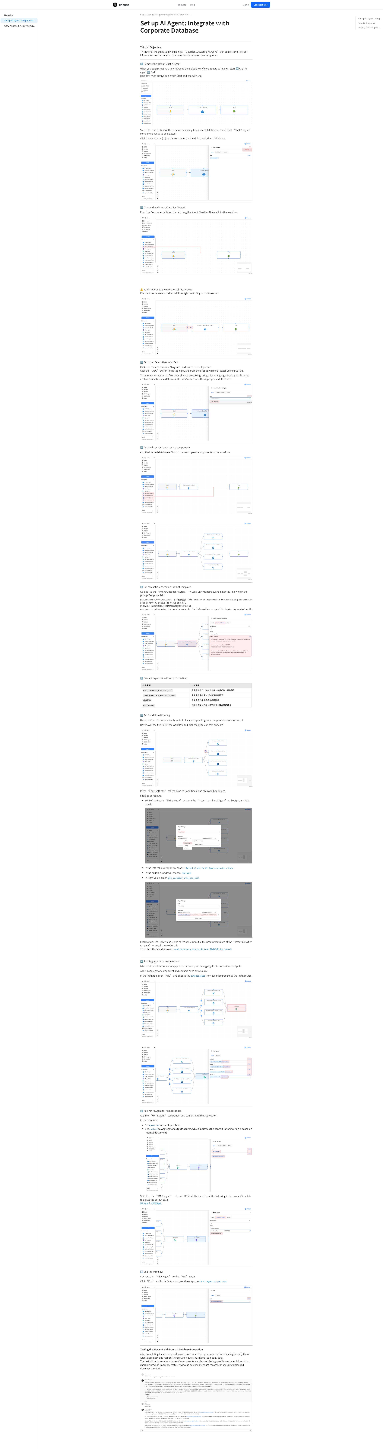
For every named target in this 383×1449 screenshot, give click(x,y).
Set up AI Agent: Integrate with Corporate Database (29, 20)
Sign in (246, 4)
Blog (192, 4)
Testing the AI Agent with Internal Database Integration (370, 27)
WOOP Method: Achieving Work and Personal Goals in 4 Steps (34, 26)
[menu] (19, 729)
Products (181, 4)
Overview (8, 15)
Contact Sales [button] (261, 4)
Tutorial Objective (366, 23)
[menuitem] (19, 15)
